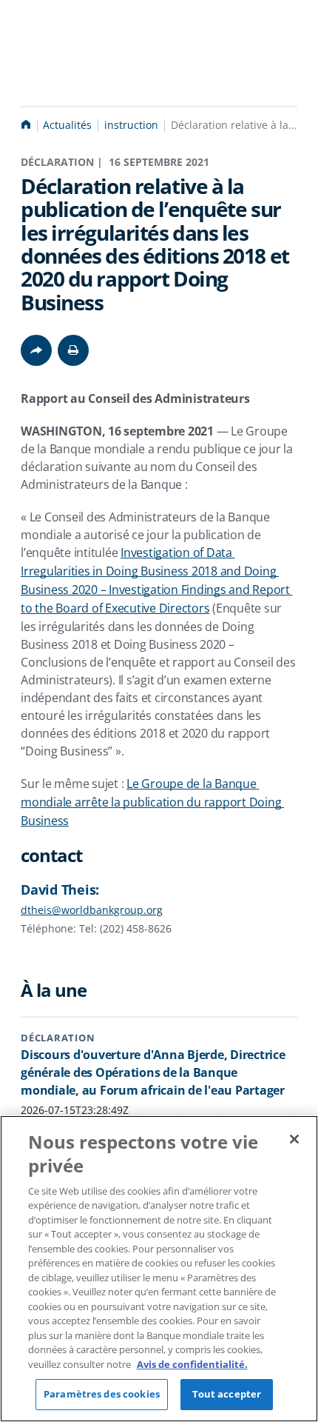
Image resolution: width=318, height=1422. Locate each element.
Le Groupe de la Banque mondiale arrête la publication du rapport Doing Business (152, 802)
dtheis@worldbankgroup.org (92, 910)
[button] (73, 350)
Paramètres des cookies (102, 1394)
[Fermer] (294, 1139)
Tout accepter (227, 1394)
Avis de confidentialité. (192, 1364)
